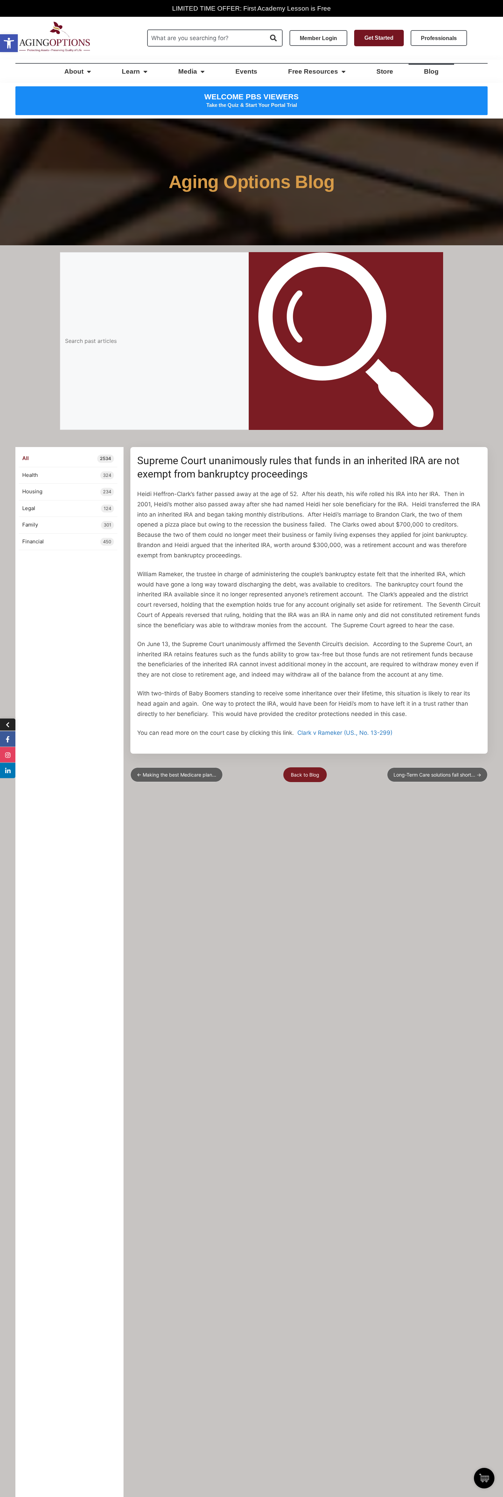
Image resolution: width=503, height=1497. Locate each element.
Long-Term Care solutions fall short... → (437, 775)
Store (384, 71)
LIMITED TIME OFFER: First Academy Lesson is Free (251, 8)
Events (246, 71)
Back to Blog (305, 775)
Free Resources (313, 71)
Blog (431, 71)
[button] (9, 43)
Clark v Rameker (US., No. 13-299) (344, 732)
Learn (131, 71)
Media (187, 71)
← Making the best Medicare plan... (176, 775)
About (73, 71)
